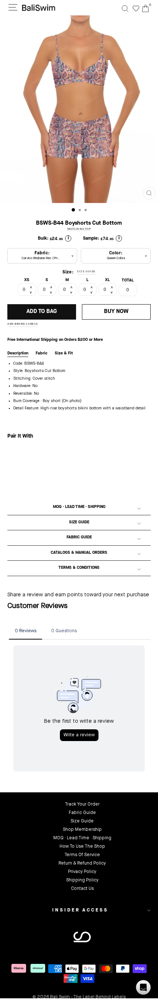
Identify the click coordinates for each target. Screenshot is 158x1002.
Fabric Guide (79, 537)
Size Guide (79, 522)
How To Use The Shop (82, 846)
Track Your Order (82, 804)
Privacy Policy (82, 872)
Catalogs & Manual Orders (79, 553)
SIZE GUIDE (86, 271)
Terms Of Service (82, 855)
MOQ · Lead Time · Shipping (79, 507)
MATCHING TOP (79, 229)
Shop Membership (82, 830)
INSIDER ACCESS (80, 910)
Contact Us (82, 889)
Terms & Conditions (79, 568)
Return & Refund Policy (82, 863)
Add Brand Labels (22, 324)
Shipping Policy (82, 880)
